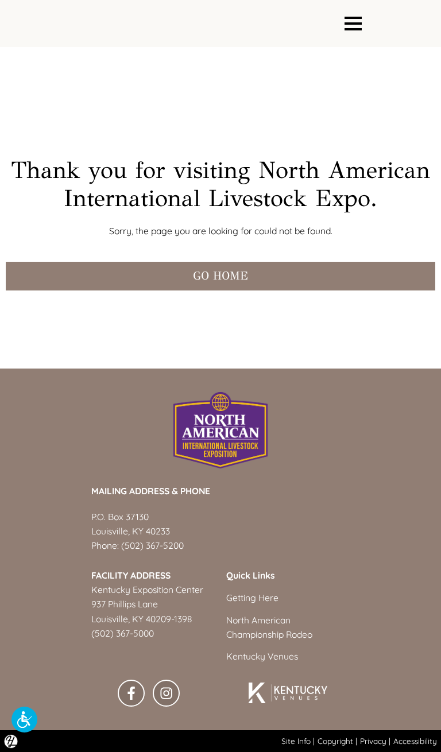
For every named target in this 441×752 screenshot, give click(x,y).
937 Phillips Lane (124, 604)
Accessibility (415, 741)
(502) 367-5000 (122, 633)
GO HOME (220, 276)
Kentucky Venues (262, 656)
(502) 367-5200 (152, 545)
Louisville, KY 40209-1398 (141, 619)
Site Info (296, 741)
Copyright (335, 741)
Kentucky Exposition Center (147, 589)
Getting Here (252, 597)
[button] (24, 719)
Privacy (373, 741)
